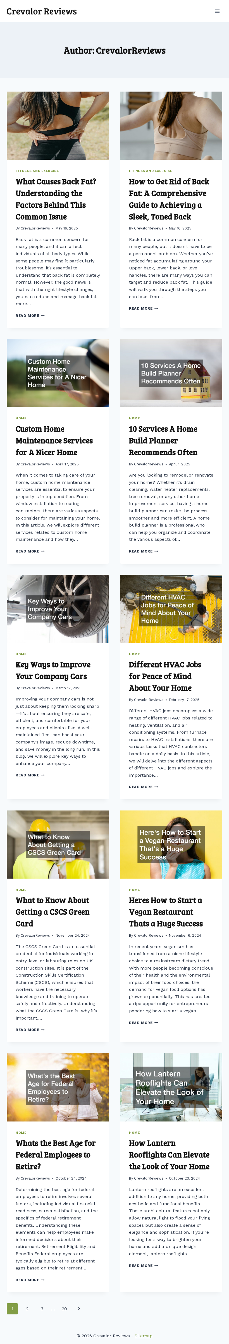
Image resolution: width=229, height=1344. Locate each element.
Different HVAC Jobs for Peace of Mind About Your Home (165, 676)
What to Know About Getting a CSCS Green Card (53, 912)
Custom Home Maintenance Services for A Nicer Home (54, 440)
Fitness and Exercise (37, 171)
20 (64, 1308)
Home (21, 418)
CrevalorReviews (35, 228)
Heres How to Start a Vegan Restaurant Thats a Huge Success (166, 912)
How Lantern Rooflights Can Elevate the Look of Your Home (169, 1154)
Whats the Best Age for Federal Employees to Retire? (56, 1154)
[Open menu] (217, 11)
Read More (30, 316)
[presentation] (58, 126)
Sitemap (143, 1335)
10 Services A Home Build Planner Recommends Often (163, 440)
